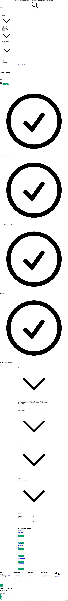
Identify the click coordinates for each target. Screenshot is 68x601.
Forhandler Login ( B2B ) (46, 575)
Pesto (4, 27)
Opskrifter (3, 57)
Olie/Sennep (3, 30)
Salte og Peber (5, 28)
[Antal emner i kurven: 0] (67, 7)
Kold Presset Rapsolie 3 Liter (7, 43)
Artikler (3, 61)
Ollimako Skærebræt (5, 62)
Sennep (4, 42)
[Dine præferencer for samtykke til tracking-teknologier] (1, 599)
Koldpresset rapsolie (6, 41)
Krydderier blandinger (6, 26)
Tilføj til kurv (6, 84)
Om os (3, 59)
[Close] (1, 585)
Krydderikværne (5, 29)
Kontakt (3, 60)
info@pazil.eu (6, 575)
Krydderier (3, 15)
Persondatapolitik (18, 575)
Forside (19, 64)
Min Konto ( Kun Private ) (19, 577)
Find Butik (3, 58)
